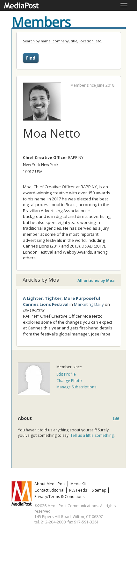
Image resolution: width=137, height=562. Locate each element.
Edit (116, 418)
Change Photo (69, 380)
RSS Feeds (78, 490)
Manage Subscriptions (76, 387)
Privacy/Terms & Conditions (59, 496)
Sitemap (99, 490)
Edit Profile (66, 374)
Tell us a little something (92, 435)
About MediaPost (50, 483)
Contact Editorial (49, 490)
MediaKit (78, 483)
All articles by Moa (96, 280)
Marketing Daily (89, 304)
